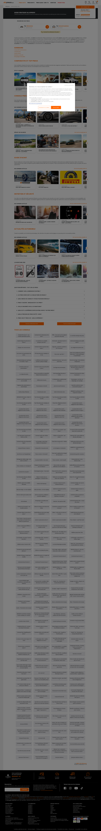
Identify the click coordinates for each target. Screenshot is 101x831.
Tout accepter (56, 107)
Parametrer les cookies (44, 107)
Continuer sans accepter (69, 85)
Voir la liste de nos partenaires (35, 103)
